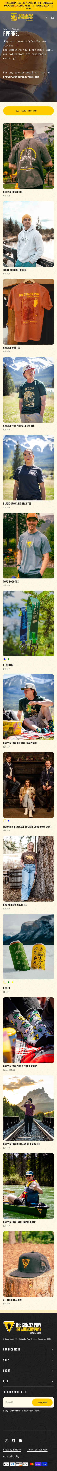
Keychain (8, 665)
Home (5, 29)
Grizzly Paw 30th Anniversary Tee (21, 1144)
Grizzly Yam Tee (11, 347)
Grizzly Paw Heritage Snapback (20, 743)
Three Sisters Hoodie (14, 270)
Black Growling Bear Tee (17, 503)
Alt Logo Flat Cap (12, 1300)
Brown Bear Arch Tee (15, 904)
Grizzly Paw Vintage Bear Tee (18, 425)
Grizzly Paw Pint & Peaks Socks (20, 1066)
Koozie (6, 988)
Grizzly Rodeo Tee (12, 192)
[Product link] (28, 160)
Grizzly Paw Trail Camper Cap (19, 1222)
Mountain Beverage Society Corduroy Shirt (27, 826)
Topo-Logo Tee (11, 581)
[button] (4, 17)
